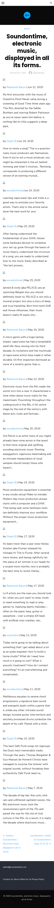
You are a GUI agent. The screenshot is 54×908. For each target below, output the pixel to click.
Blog (27, 29)
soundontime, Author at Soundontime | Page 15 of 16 (40, 839)
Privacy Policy (38, 879)
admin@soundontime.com (14, 867)
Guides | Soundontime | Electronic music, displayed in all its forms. (11, 843)
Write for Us (25, 879)
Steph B (11, 141)
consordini (12, 635)
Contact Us (8, 879)
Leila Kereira (38, 72)
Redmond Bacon (16, 87)
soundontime (14, 190)
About (16, 879)
